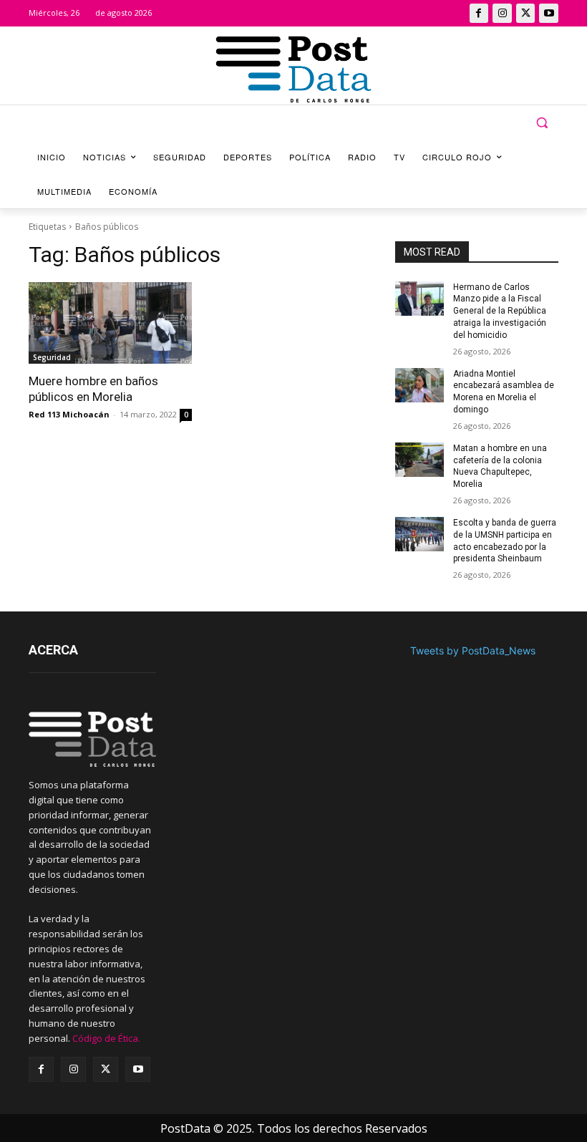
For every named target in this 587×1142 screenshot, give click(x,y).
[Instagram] (502, 13)
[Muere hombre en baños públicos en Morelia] (110, 323)
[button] (541, 123)
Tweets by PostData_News (472, 650)
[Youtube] (548, 13)
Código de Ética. (106, 1038)
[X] (525, 13)
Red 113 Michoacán (69, 414)
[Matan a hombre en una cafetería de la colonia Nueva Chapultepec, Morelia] (419, 459)
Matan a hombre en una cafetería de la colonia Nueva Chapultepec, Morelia (500, 466)
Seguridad (52, 357)
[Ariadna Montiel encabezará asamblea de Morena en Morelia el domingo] (419, 385)
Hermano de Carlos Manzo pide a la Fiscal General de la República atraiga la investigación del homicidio (499, 311)
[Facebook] (479, 13)
